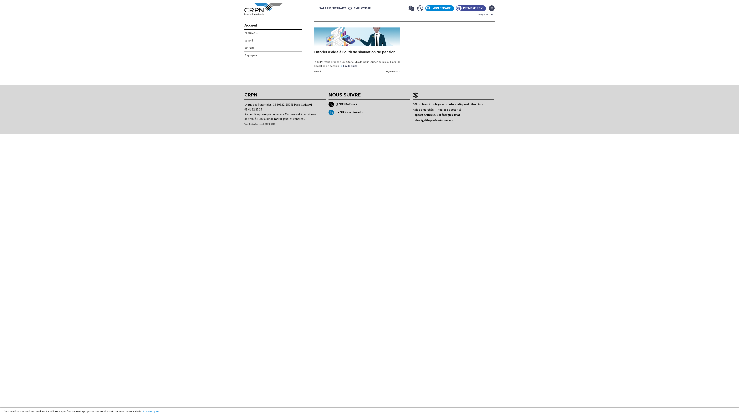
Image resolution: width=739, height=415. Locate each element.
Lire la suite (350, 66)
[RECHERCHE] (420, 8)
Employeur (362, 8)
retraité (339, 8)
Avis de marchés (423, 109)
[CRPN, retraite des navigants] (263, 12)
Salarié (317, 71)
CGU (415, 104)
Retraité (249, 48)
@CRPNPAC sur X (346, 104)
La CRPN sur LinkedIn (349, 112)
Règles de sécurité (449, 109)
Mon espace (441, 8)
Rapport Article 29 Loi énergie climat (436, 115)
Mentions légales (433, 104)
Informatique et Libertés (464, 104)
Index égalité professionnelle (432, 120)
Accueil (250, 25)
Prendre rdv (473, 8)
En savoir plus (150, 411)
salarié (325, 8)
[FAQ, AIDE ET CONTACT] (411, 8)
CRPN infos (251, 33)
